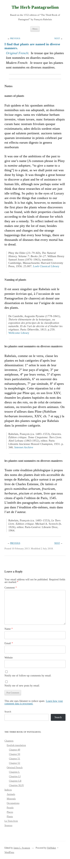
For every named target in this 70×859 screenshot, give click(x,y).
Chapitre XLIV (16, 785)
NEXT (57, 38)
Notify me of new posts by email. (22, 685)
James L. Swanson (21, 848)
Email (8, 643)
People (10, 807)
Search (7, 711)
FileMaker (51, 848)
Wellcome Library (18, 332)
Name (8, 628)
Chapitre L (14, 772)
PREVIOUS (15, 38)
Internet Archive (23, 447)
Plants (10, 816)
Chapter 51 (14, 758)
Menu (35, 29)
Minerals (11, 798)
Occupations (13, 803)
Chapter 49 (14, 749)
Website (8, 657)
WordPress (9, 852)
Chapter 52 (14, 763)
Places (10, 812)
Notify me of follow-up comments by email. (28, 675)
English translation (16, 745)
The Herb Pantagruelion (35, 7)
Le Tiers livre (11, 820)
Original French (17, 53)
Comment (10, 587)
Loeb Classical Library (46, 266)
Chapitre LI (15, 776)
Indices (8, 789)
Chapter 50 (14, 754)
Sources (8, 825)
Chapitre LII (15, 780)
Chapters (8, 740)
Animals (11, 794)
